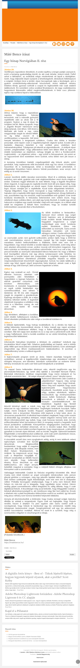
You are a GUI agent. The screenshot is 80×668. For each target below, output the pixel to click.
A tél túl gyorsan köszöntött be (16, 634)
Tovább (72, 554)
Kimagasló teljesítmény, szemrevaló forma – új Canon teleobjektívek (27, 641)
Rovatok (13, 43)
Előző (7, 554)
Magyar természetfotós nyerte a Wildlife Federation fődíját (24, 636)
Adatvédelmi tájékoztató (40, 661)
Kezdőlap (6, 43)
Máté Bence (14, 66)
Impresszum (40, 657)
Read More (20, 590)
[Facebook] (54, 44)
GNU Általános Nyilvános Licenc (35, 652)
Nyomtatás (9, 551)
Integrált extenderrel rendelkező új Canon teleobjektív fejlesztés (26, 638)
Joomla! (22, 652)
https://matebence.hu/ (14, 542)
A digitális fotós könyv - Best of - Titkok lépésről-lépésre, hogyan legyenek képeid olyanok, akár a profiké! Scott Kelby (38, 577)
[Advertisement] (40, 25)
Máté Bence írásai (22, 43)
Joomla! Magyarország (43, 654)
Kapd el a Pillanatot (16, 610)
